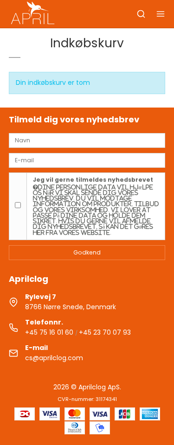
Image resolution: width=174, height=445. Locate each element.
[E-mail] (87, 159)
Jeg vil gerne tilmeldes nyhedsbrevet (96, 205)
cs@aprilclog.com (54, 357)
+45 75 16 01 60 (49, 332)
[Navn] (87, 140)
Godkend (87, 252)
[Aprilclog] (33, 14)
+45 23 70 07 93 (105, 332)
